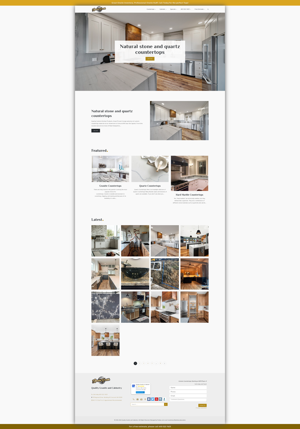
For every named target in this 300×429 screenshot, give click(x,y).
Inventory (102, 304)
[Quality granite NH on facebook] (149, 399)
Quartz (197, 236)
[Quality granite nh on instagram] (160, 399)
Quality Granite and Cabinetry (130, 420)
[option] (150, 52)
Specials (173, 9)
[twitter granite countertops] (153, 399)
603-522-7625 (185, 9)
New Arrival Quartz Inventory (105, 307)
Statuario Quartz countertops (105, 275)
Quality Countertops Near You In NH (165, 307)
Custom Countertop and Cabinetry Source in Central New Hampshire (135, 242)
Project (106, 238)
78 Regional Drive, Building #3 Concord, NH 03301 (107, 397)
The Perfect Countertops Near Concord (194, 276)
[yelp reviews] (156, 399)
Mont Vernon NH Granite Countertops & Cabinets (135, 276)
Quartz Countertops (150, 186)
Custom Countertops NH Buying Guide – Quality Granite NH (165, 275)
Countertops (151, 9)
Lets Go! (95, 130)
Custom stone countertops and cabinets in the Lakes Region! (194, 242)
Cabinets (162, 9)
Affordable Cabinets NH (150, 49)
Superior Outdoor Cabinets (105, 242)
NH (102, 238)
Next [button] (221, 52)
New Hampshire (110, 236)
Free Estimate (199, 9)
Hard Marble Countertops (189, 194)
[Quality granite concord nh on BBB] (164, 399)
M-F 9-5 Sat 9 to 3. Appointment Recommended (107, 400)
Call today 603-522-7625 (100, 394)
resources (164, 268)
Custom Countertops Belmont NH (105, 343)
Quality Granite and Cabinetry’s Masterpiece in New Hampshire (194, 308)
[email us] (138, 399)
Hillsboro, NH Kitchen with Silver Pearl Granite (135, 308)
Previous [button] (78, 52)
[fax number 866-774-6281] (141, 399)
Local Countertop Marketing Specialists (175, 420)
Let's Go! (150, 56)
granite (199, 234)
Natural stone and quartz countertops (112, 113)
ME (103, 236)
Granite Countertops (110, 186)
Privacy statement (201, 408)
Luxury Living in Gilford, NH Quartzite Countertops (164, 242)
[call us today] (134, 399)
